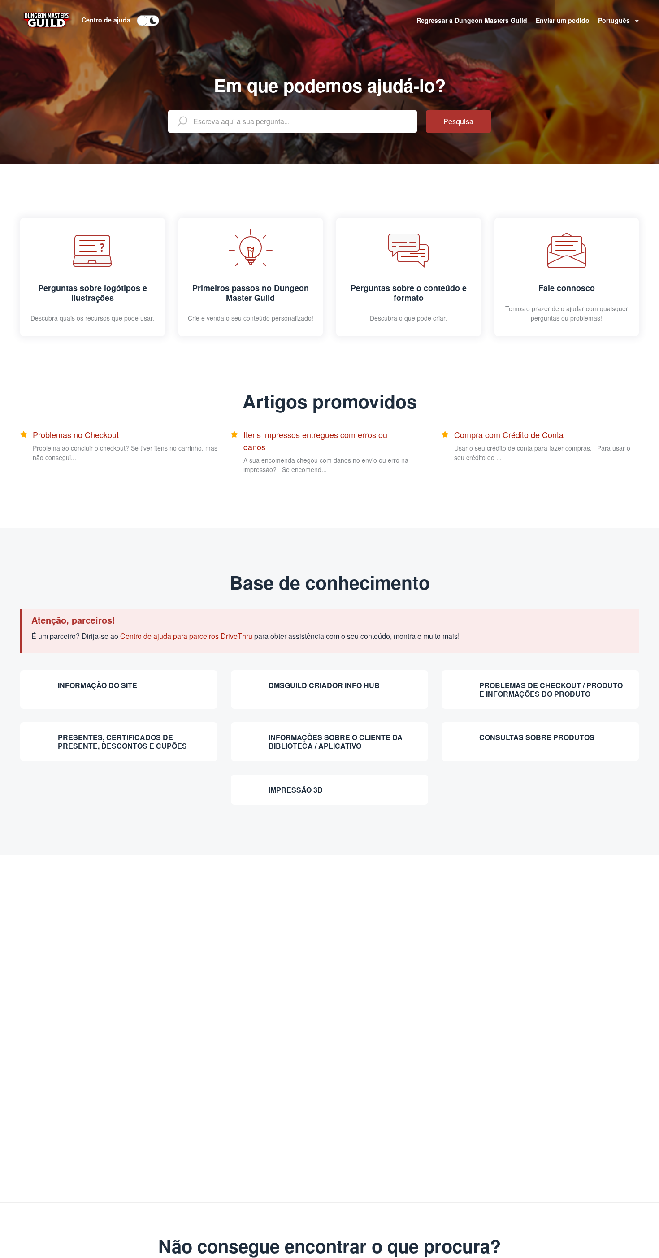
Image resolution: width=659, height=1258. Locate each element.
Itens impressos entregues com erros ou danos (315, 440)
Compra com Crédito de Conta (509, 434)
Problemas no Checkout (76, 434)
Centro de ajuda (106, 19)
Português (615, 20)
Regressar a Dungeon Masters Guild (472, 20)
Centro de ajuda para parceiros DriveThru (186, 636)
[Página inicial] (46, 18)
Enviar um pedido (563, 20)
